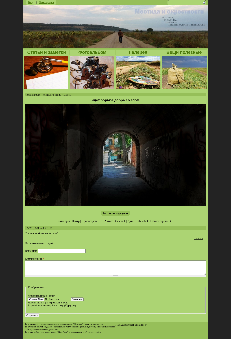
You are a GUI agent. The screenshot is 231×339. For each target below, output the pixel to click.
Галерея (138, 52)
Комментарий (34, 258)
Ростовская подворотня (115, 213)
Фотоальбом (92, 52)
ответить (198, 238)
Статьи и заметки (46, 52)
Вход (30, 2)
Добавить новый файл (41, 295)
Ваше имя (31, 250)
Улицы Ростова (51, 94)
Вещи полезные (184, 52)
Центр (67, 94)
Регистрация (46, 2)
